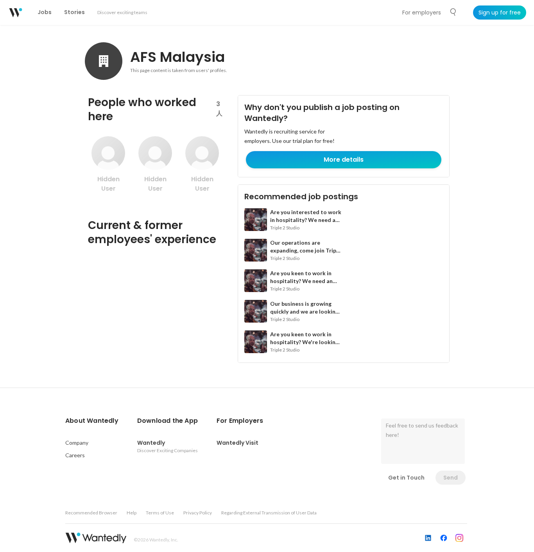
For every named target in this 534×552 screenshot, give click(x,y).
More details (344, 159)
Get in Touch (406, 478)
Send (450, 478)
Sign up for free (499, 12)
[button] (91, 421)
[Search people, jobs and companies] (453, 12)
